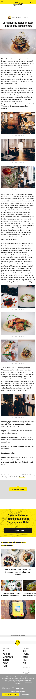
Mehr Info (22, 477)
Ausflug (5, 663)
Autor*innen (26, 667)
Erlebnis (6, 660)
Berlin (25, 651)
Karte (5, 666)
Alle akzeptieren (10, 694)
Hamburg (26, 654)
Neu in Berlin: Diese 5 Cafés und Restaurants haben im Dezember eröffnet (18, 572)
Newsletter (26, 670)
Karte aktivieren (18, 489)
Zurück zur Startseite (18, 635)
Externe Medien (19, 688)
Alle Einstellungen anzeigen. (18, 691)
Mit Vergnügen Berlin (18, 4)
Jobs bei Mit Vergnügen (26, 673)
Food (5, 651)
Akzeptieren (26, 694)
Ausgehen (6, 654)
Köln (24, 660)
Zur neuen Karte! (18, 530)
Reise (24, 663)
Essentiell (7, 688)
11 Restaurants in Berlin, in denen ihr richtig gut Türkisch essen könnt (11, 594)
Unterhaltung (8, 657)
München (26, 657)
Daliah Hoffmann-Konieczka (20, 17)
